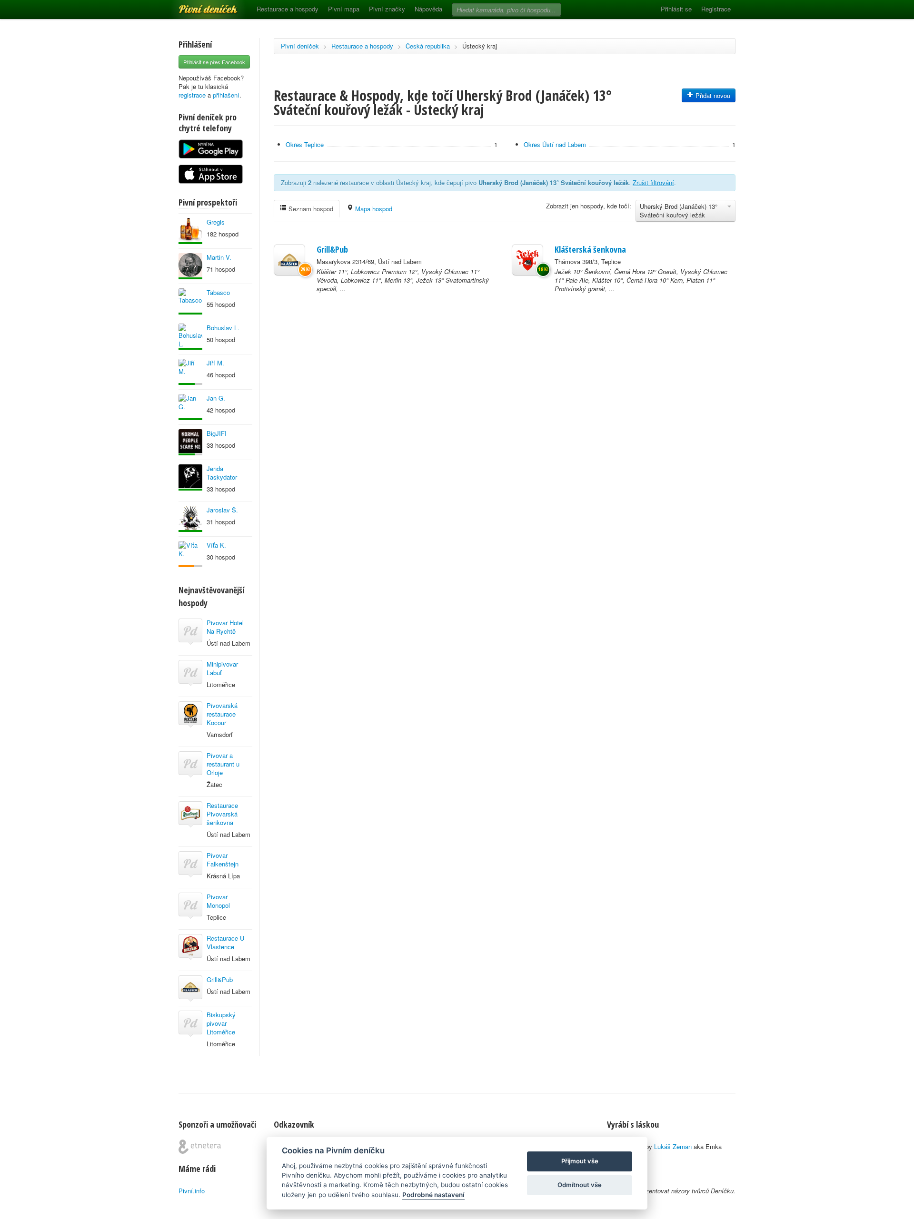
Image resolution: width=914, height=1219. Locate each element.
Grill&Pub (220, 979)
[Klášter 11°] (289, 259)
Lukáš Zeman (673, 1146)
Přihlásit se (676, 8)
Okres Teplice (305, 144)
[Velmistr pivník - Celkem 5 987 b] (190, 301)
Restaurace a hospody (287, 8)
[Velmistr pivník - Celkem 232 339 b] (190, 231)
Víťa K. (216, 545)
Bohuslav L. (223, 327)
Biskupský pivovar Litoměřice (221, 1023)
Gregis (216, 221)
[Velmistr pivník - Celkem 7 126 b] (190, 519)
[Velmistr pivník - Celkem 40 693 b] (190, 266)
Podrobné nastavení (433, 1195)
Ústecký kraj (479, 45)
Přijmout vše (579, 1161)
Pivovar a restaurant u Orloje (223, 764)
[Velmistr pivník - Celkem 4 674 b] (190, 407)
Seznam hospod (310, 208)
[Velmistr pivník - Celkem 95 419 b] (190, 337)
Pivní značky (387, 8)
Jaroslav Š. (222, 509)
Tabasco (218, 292)
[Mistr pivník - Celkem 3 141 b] (190, 442)
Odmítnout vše (579, 1185)
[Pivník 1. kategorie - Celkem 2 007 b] (190, 554)
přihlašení (226, 94)
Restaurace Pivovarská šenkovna (222, 814)
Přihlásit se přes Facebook (214, 62)
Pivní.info (192, 1190)
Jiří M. (215, 362)
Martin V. (219, 257)
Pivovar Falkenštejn (222, 859)
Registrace (716, 8)
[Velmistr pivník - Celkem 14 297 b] (190, 477)
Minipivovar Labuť (222, 668)
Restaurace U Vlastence (225, 942)
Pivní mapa (343, 8)
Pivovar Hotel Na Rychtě (225, 627)
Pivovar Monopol (218, 901)
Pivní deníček (197, 5)
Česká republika (428, 45)
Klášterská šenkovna (590, 249)
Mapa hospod (372, 208)
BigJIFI (217, 433)
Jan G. (216, 398)
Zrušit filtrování (653, 182)
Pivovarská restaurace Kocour (222, 714)
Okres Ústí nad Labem (555, 144)
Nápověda (428, 8)
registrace (192, 94)
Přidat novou (712, 95)
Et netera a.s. (200, 1147)
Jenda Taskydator (222, 473)
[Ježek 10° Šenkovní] (527, 259)
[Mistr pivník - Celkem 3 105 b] (190, 372)
